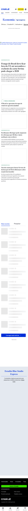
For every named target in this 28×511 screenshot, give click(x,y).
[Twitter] (21, 499)
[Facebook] (18, 499)
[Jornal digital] (16, 9)
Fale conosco (17, 491)
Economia (9, 20)
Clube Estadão (4, 481)
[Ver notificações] (25, 9)
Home (11, 481)
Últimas (3, 24)
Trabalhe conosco (18, 494)
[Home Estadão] (5, 9)
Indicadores (18, 24)
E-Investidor (18, 481)
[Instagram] (23, 499)
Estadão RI (10, 24)
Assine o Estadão (14, 486)
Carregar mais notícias (12, 335)
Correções (3, 491)
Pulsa (24, 481)
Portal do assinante (5, 494)
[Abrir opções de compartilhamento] (25, 60)
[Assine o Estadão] (21, 9)
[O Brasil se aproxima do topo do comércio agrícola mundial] (14, 92)
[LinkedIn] (26, 499)
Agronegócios (5, 60)
